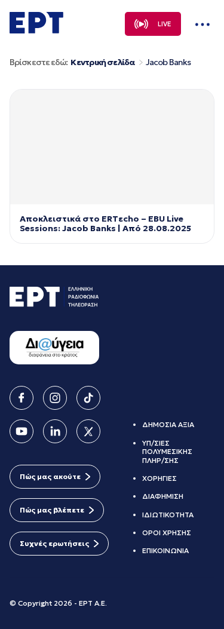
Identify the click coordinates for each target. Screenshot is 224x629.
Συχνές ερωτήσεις (54, 543)
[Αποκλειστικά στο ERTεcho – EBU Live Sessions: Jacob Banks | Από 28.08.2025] (112, 147)
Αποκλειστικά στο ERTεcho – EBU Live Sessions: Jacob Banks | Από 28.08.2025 (105, 224)
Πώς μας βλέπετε (52, 509)
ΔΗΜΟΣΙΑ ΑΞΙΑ (168, 424)
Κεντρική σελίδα (102, 62)
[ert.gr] (36, 30)
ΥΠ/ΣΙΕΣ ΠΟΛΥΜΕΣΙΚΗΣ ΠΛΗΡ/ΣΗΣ (167, 451)
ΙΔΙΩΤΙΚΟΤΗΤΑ (168, 514)
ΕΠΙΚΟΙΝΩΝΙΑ (165, 550)
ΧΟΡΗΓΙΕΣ (159, 478)
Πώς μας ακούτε (50, 476)
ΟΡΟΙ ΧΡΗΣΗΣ (166, 532)
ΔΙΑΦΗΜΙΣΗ (162, 496)
